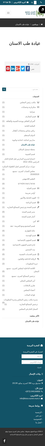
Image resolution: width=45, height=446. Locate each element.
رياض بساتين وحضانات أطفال (23, 131)
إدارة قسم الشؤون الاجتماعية (24, 245)
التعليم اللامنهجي (28, 179)
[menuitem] (20, 102)
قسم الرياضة (31, 202)
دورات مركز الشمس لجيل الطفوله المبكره (18, 166)
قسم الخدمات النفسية (27, 254)
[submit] (32, 2)
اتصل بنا (39, 422)
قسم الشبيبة (30, 154)
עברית (6, 2)
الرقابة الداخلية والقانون (27, 259)
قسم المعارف (30, 117)
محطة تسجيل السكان (26, 149)
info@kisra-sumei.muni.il (30, 398)
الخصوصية (38, 419)
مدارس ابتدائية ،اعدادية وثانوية (23, 140)
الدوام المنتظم (29, 135)
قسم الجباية (31, 188)
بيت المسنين (30, 250)
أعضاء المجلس (29, 290)
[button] (4, 89)
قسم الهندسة (31, 235)
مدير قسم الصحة (28, 212)
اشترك (39, 367)
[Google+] (18, 68)
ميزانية (32, 112)
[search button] (4, 89)
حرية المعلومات (32, 264)
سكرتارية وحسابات (28, 107)
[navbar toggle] (8, 13)
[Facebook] (28, 68)
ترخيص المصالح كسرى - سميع (23, 276)
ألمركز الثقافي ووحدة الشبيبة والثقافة (20, 121)
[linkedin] (13, 68)
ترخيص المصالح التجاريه (29, 304)
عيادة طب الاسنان (28, 145)
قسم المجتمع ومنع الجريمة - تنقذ (22, 226)
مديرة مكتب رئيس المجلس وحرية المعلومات (21, 300)
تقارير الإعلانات (29, 286)
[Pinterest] (8, 68)
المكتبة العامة (30, 126)
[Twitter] (23, 68)
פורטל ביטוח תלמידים (26, 184)
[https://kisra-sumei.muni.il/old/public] (42, 24)
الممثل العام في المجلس (28, 309)
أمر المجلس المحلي (27, 281)
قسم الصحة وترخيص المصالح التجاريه (21, 207)
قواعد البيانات (30, 295)
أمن (34, 221)
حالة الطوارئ (30, 231)
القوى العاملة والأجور (28, 198)
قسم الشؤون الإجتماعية (27, 240)
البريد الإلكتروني (20, 2)
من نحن (39, 416)
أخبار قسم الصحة (28, 217)
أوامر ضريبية (30, 193)
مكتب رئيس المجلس (28, 102)
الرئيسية (38, 412)
